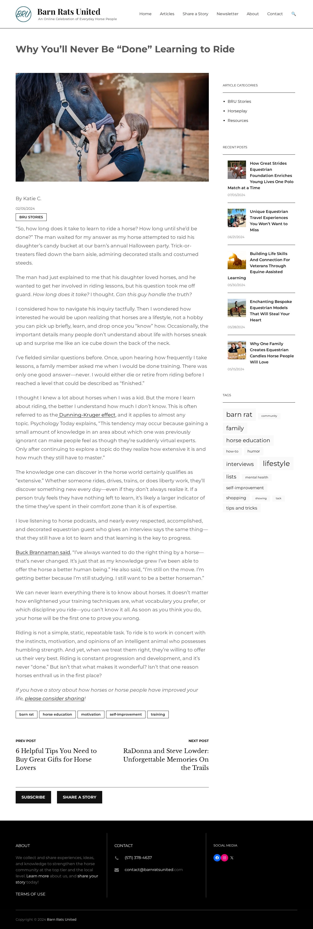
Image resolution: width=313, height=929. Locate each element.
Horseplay (237, 111)
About (23, 845)
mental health (256, 477)
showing (261, 498)
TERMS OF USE (30, 894)
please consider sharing (54, 698)
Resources (238, 120)
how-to (232, 451)
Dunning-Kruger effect (86, 415)
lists (231, 477)
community (269, 416)
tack (278, 498)
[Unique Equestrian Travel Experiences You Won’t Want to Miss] (237, 219)
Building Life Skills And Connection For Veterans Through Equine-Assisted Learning (259, 265)
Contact (123, 845)
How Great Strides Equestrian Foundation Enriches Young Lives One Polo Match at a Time (260, 175)
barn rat (26, 714)
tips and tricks (241, 508)
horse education (57, 714)
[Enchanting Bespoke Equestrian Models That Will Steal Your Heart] (237, 309)
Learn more (37, 876)
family (235, 428)
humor (253, 451)
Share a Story (79, 797)
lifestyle (276, 463)
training (158, 714)
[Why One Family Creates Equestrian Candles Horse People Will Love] (237, 351)
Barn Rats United (69, 11)
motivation (91, 714)
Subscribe (33, 797)
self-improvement (126, 714)
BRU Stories (31, 217)
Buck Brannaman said (43, 552)
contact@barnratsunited (149, 869)
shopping (236, 497)
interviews (240, 464)
